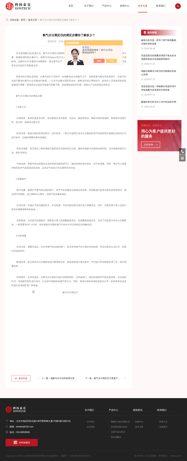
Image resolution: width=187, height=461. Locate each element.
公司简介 (91, 421)
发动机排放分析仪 (119, 427)
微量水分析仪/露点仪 (120, 421)
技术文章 (142, 6)
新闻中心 (124, 6)
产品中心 (106, 6)
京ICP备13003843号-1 (80, 456)
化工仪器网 (150, 456)
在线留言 (163, 427)
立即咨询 (148, 144)
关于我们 (89, 6)
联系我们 (160, 6)
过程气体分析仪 (118, 432)
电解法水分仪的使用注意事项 (64, 378)
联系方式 (163, 421)
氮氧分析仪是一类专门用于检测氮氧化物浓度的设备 (158, 42)
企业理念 (91, 427)
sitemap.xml (175, 456)
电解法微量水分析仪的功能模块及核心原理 (158, 73)
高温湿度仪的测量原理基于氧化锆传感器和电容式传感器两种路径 (158, 57)
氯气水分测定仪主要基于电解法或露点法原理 (116, 378)
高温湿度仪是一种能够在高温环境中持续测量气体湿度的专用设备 (158, 88)
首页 (71, 6)
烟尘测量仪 (116, 437)
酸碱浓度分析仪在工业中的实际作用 (158, 102)
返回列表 (23, 378)
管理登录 (163, 456)
